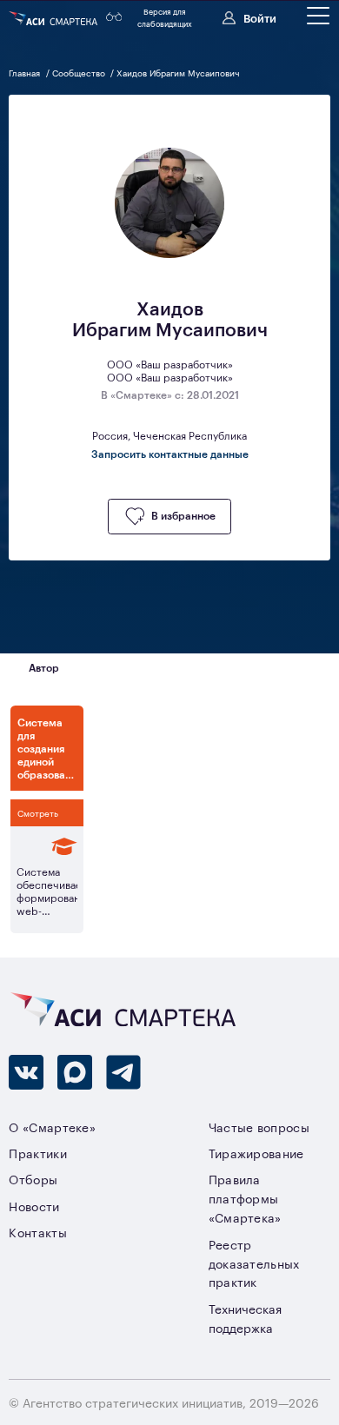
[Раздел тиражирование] (46, 845)
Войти (259, 17)
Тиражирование (256, 1152)
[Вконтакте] (26, 1072)
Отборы (33, 1178)
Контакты (38, 1231)
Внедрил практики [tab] (145, 666)
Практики (38, 1152)
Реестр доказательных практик (254, 1263)
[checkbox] (169, 516)
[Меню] (318, 15)
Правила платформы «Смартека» (245, 1197)
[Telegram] (123, 1072)
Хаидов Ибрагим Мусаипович (178, 72)
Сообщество (80, 72)
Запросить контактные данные (170, 453)
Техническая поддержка (245, 1318)
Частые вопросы (259, 1126)
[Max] (74, 1072)
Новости (34, 1205)
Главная (26, 72)
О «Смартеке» (52, 1126)
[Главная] (54, 18)
